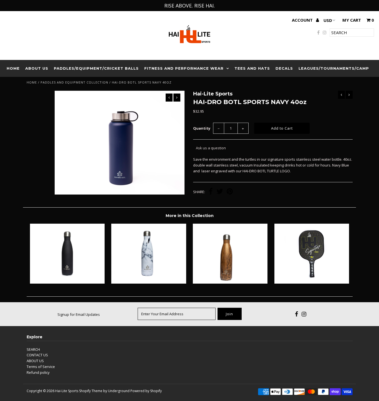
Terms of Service (41, 366)
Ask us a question (211, 147)
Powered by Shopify (146, 391)
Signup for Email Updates (78, 314)
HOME (13, 68)
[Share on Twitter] (219, 192)
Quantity (201, 128)
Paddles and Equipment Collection (74, 82)
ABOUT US (36, 68)
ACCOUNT (303, 20)
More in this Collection (190, 215)
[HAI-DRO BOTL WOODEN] (230, 282)
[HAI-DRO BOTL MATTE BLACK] (67, 282)
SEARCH (33, 349)
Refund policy (38, 372)
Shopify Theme (90, 391)
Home (32, 82)
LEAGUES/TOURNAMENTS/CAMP (334, 68)
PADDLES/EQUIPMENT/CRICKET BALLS (96, 68)
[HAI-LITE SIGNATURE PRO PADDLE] (311, 282)
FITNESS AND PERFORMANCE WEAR (184, 68)
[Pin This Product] (230, 192)
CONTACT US (37, 354)
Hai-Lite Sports (66, 391)
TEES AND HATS (252, 68)
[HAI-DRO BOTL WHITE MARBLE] (148, 282)
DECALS (284, 68)
